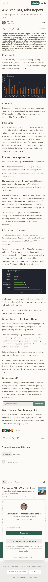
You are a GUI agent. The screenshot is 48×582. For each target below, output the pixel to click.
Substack (13, 577)
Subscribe (35, 3)
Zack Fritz (10, 21)
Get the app (35, 572)
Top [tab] (4, 482)
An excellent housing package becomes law (18, 491)
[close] (41, 504)
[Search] (44, 482)
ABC (26, 313)
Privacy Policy (23, 551)
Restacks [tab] (16, 454)
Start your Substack (18, 572)
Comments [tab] (7, 454)
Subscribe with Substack (25, 541)
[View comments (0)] (12, 29)
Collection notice (38, 566)
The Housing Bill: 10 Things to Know (18, 488)
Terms (28, 566)
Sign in (43, 3)
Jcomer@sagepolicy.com (18, 423)
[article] (24, 492)
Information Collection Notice (28, 549)
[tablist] (11, 454)
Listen (43, 23)
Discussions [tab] (19, 482)
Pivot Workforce (25, 34)
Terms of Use (34, 546)
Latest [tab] (10, 482)
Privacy (22, 566)
